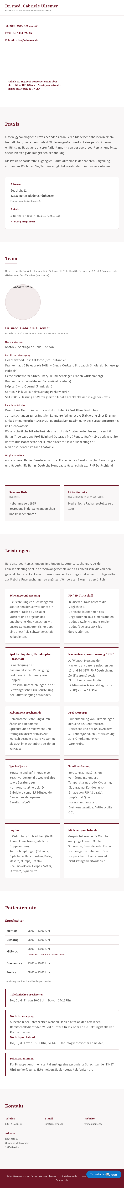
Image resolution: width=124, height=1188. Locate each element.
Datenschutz (62, 1180)
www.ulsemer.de (93, 1124)
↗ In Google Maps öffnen (23, 221)
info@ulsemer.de (54, 1124)
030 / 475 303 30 (13, 1124)
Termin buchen (98, 1174)
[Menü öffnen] (88, 8)
